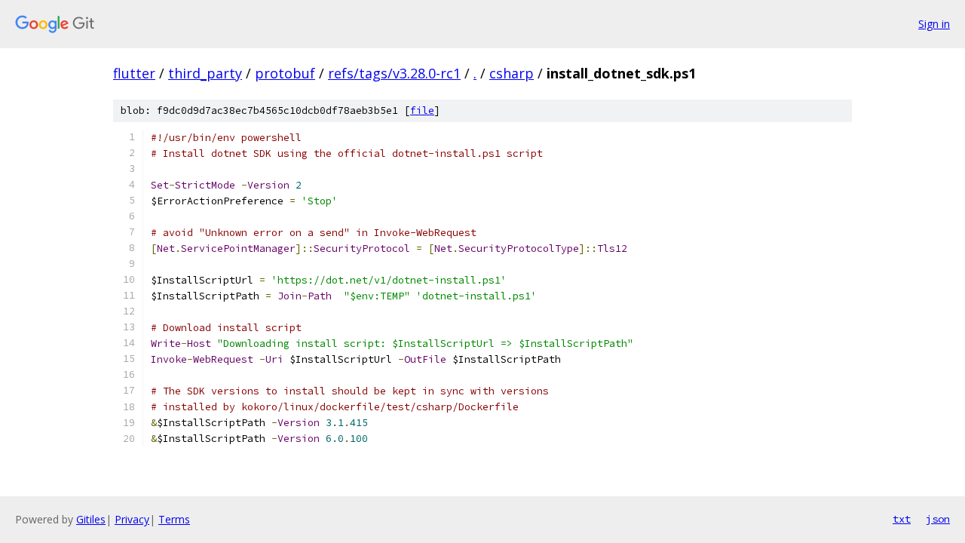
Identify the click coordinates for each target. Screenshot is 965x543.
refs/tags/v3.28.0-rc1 (394, 73)
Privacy (132, 519)
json (938, 519)
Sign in (934, 24)
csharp (511, 73)
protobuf (285, 73)
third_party (205, 73)
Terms (174, 519)
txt (902, 519)
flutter (134, 73)
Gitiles (91, 519)
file (422, 110)
